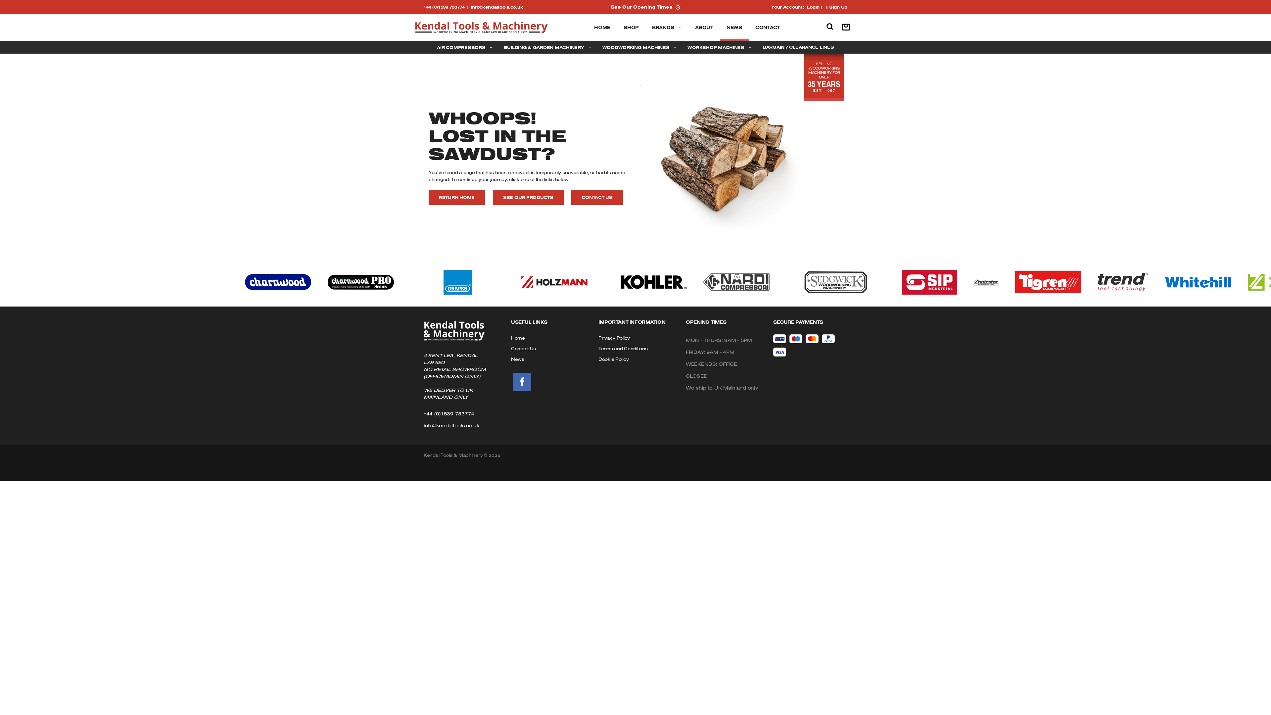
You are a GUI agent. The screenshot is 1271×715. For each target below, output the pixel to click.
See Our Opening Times (641, 7)
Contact (767, 27)
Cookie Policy (613, 359)
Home (602, 27)
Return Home (457, 197)
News (734, 27)
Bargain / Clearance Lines (798, 47)
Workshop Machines (715, 47)
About (704, 27)
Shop (631, 27)
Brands (663, 27)
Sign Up (838, 7)
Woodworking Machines (636, 47)
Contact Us (597, 197)
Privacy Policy (614, 338)
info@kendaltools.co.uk (497, 7)
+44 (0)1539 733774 (447, 7)
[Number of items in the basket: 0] (848, 27)
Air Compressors (461, 47)
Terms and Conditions (622, 349)
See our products (528, 197)
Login (813, 7)
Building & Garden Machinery (544, 47)
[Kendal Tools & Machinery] (481, 27)
